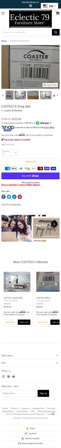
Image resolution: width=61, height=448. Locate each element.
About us (14, 408)
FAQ (32, 411)
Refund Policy (8, 411)
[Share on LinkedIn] (14, 197)
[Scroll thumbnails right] (57, 95)
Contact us (25, 408)
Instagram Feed (38, 408)
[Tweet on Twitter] (9, 197)
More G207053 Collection (30, 262)
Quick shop (10, 322)
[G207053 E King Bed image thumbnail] (7, 95)
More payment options (31, 182)
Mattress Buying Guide (46, 411)
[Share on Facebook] (3, 197)
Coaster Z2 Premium (13, 110)
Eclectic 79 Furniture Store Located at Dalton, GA (25, 414)
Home (4, 41)
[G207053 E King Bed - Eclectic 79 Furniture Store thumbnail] (20, 95)
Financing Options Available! (17, 140)
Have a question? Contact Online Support (20, 185)
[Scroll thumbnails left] (3, 95)
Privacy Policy (22, 411)
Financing (51, 408)
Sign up (43, 393)
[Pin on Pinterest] (20, 197)
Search (5, 408)
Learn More (49, 127)
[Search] (56, 32)
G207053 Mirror (43, 298)
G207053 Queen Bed (13, 298)
